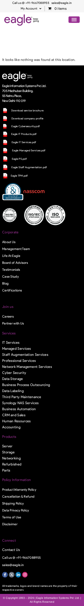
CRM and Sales (13, 415)
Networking (11, 458)
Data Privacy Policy (15, 510)
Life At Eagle (11, 256)
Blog (5, 283)
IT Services (10, 342)
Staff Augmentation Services (25, 355)
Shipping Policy (13, 503)
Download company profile (27, 118)
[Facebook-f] (5, 575)
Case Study (10, 276)
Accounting (11, 427)
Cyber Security (14, 373)
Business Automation (19, 409)
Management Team (16, 249)
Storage (8, 452)
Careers (8, 316)
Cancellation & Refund (18, 496)
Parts (6, 470)
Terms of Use (11, 517)
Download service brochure (27, 110)
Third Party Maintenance (21, 397)
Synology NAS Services (20, 403)
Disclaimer (9, 524)
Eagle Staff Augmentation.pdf (29, 167)
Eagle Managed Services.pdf (28, 150)
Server (7, 446)
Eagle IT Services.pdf (24, 142)
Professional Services (19, 361)
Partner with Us (13, 323)
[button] (31, 8)
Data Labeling (13, 391)
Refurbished (11, 464)
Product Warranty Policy (19, 490)
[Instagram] (25, 575)
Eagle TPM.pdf (19, 175)
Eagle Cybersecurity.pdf (25, 126)
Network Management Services (27, 367)
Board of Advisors (15, 263)
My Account (29, 8)
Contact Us (11, 550)
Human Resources (16, 421)
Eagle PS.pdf (19, 158)
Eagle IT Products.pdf (23, 134)
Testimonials (11, 270)
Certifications (12, 290)
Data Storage (12, 379)
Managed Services (16, 349)
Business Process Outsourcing (26, 385)
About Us (9, 242)
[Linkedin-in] (18, 575)
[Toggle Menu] (74, 19)
